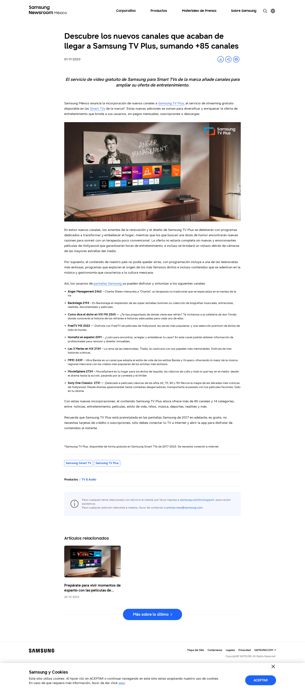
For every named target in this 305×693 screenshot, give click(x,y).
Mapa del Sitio (195, 650)
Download (220, 59)
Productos (159, 11)
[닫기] (273, 666)
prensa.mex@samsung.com (184, 507)
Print (236, 59)
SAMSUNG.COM (263, 650)
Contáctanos (215, 650)
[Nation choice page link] (273, 11)
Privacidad (244, 650)
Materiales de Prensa (199, 11)
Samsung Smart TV (78, 463)
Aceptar (261, 680)
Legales (230, 650)
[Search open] (265, 11)
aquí (122, 683)
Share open (228, 59)
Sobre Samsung (243, 11)
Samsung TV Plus (107, 463)
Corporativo (126, 11)
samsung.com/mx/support (197, 499)
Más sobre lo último (151, 614)
